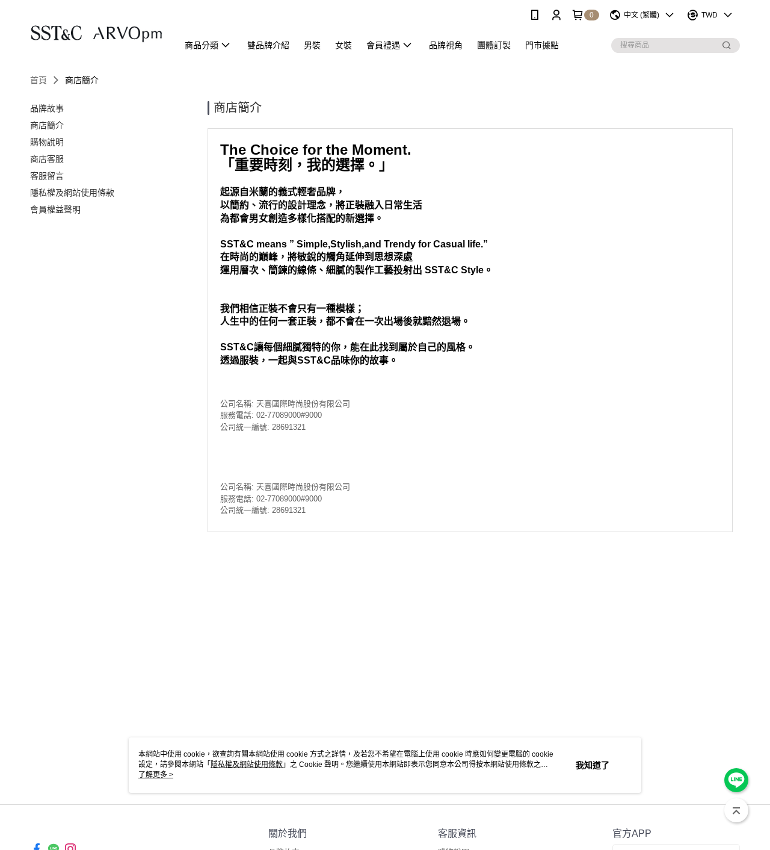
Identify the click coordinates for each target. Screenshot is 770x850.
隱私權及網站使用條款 (247, 764)
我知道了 (592, 765)
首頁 (38, 80)
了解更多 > (155, 775)
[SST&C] (97, 31)
